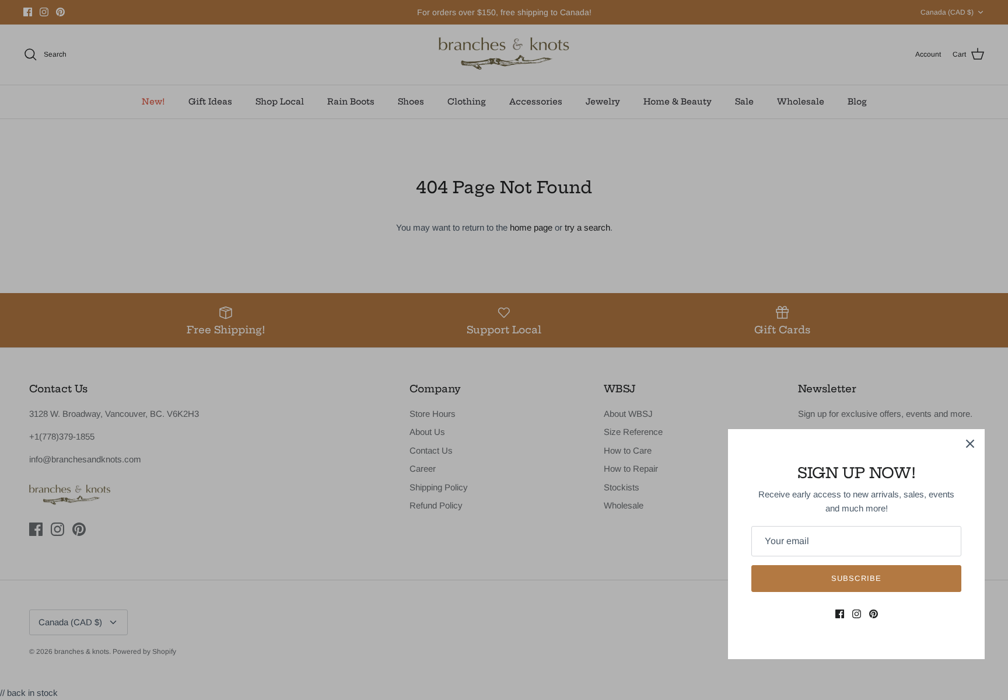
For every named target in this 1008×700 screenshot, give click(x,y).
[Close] (970, 444)
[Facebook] (839, 614)
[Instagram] (856, 614)
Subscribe (856, 578)
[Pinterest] (873, 614)
